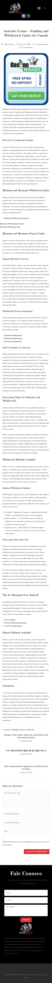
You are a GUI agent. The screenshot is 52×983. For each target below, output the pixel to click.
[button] (39, 8)
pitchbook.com (37, 408)
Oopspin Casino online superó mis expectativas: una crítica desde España (26, 736)
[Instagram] (28, 16)
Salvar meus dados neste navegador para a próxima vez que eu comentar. (25, 843)
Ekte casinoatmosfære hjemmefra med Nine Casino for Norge (26, 768)
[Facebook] (23, 16)
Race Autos (9, 44)
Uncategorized (42, 44)
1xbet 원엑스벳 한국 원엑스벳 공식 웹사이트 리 (26, 751)
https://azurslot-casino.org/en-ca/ (17, 109)
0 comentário (27, 47)
